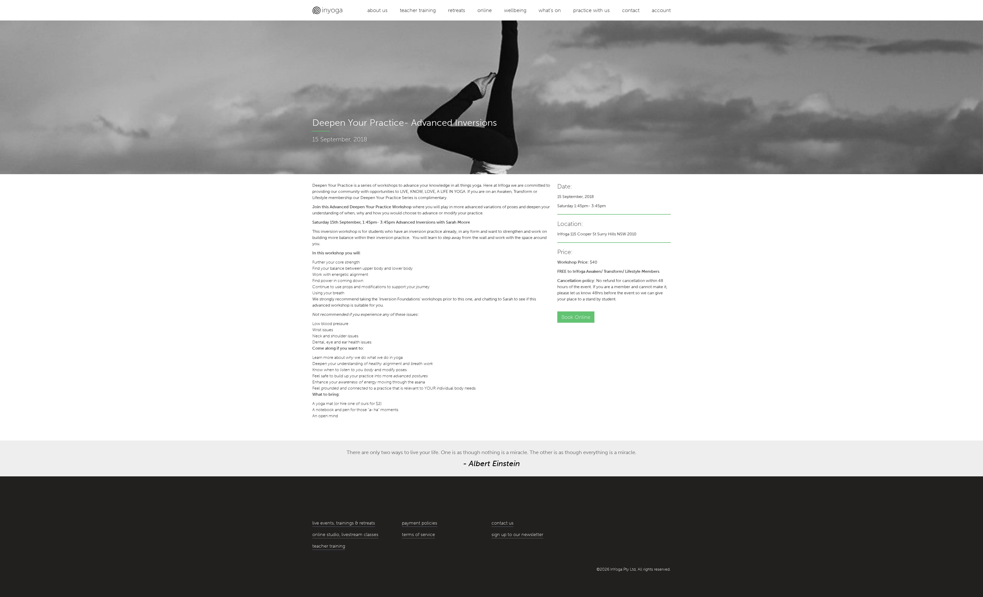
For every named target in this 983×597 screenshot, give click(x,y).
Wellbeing (515, 10)
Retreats (456, 10)
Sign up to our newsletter (517, 534)
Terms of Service (418, 534)
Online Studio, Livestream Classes (345, 534)
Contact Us (503, 523)
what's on (550, 10)
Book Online (575, 317)
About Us (377, 10)
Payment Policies (419, 523)
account (661, 10)
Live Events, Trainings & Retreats (343, 523)
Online (484, 10)
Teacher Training (418, 10)
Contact (630, 10)
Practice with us (591, 10)
